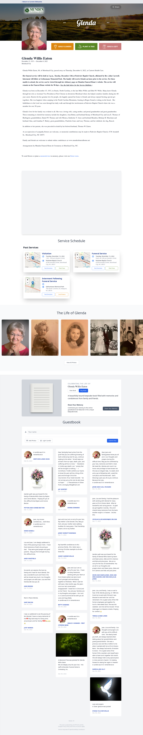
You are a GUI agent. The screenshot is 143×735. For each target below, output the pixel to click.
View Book (72, 390)
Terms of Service (76, 726)
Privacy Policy (66, 726)
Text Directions (48, 268)
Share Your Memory (110, 408)
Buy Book (83, 390)
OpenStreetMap (73, 729)
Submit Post (112, 441)
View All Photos (71, 362)
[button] (33, 258)
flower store (74, 156)
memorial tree (45, 156)
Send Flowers (62, 294)
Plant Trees (62, 268)
